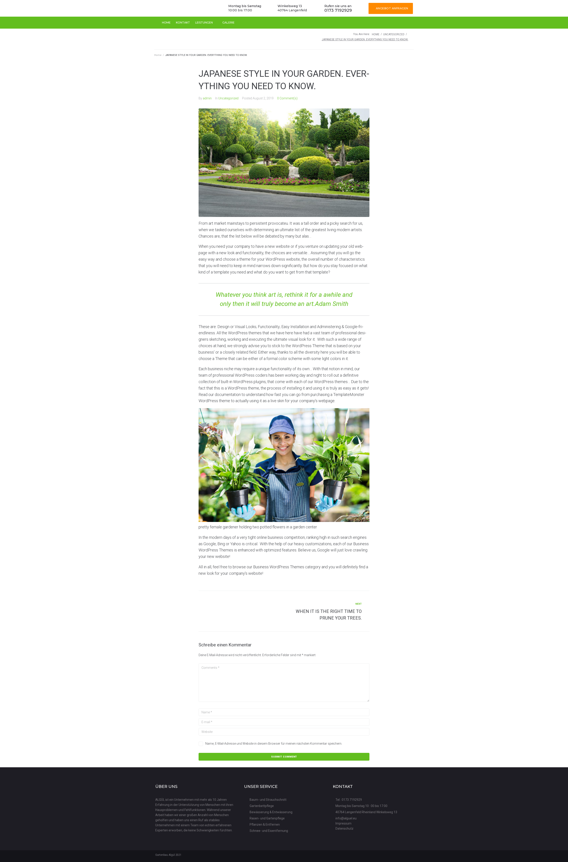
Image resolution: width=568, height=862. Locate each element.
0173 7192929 (338, 10)
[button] (391, 8)
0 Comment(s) (287, 98)
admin (207, 98)
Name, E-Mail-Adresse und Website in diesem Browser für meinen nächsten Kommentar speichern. (273, 743)
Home (375, 34)
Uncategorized (393, 34)
